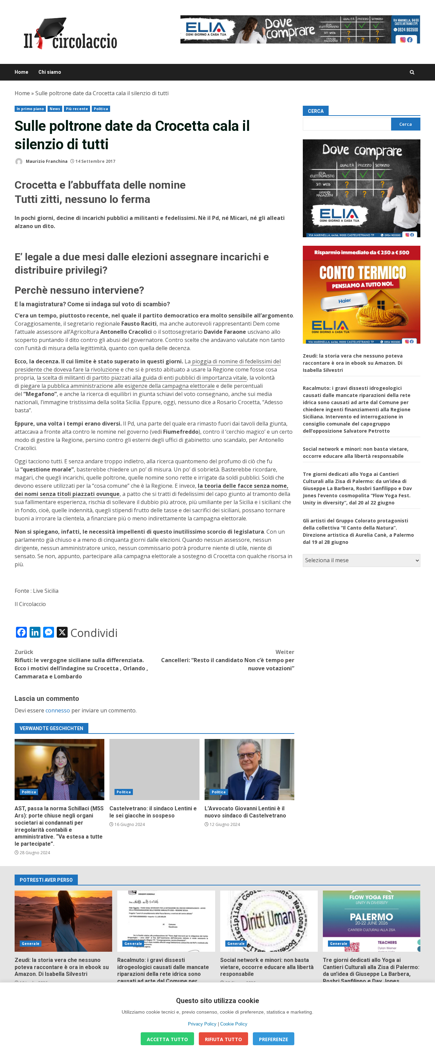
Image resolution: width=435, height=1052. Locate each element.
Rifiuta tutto (223, 1039)
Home (21, 72)
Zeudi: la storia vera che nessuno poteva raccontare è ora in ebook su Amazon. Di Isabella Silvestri (353, 362)
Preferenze (273, 1039)
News (55, 108)
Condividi (94, 632)
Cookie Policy (233, 1024)
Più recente (77, 108)
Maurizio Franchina (46, 161)
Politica (101, 108)
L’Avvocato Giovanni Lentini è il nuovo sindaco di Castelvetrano (249, 769)
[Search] (412, 72)
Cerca (316, 111)
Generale (30, 943)
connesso (58, 710)
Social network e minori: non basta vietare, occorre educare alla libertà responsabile (269, 921)
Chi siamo (49, 72)
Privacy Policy (202, 1024)
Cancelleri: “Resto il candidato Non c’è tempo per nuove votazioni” (227, 660)
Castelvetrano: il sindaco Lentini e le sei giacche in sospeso (154, 769)
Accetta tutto (167, 1039)
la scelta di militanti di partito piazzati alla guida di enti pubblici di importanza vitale (142, 377)
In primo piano (30, 108)
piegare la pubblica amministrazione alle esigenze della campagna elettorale (117, 386)
